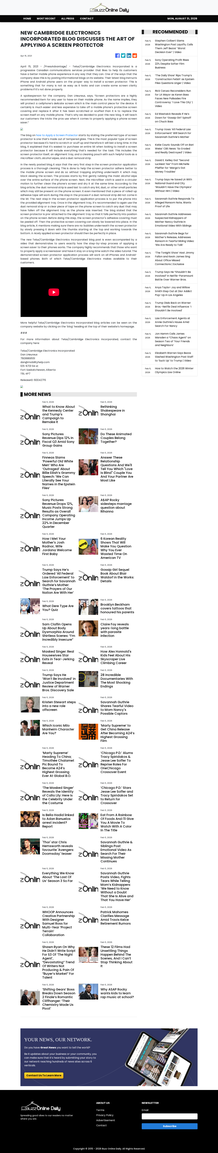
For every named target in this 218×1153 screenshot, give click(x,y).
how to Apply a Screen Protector (57, 135)
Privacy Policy (104, 1115)
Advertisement (105, 1120)
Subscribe (169, 1126)
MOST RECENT (46, 18)
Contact (101, 1125)
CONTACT (87, 18)
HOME (27, 18)
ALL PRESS (67, 18)
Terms (100, 1110)
